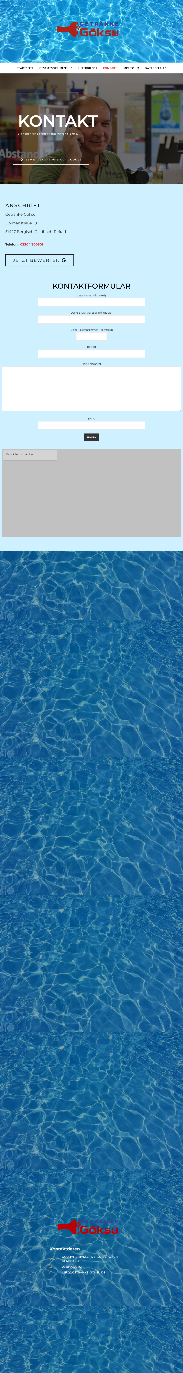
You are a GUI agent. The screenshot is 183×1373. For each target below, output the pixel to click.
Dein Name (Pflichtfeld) (91, 295)
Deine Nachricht (91, 364)
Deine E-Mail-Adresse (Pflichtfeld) (91, 312)
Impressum (131, 68)
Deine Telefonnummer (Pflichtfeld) (91, 329)
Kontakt (110, 68)
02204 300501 (31, 244)
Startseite (25, 68)
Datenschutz (155, 68)
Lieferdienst (87, 68)
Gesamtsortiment (53, 68)
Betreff (91, 346)
